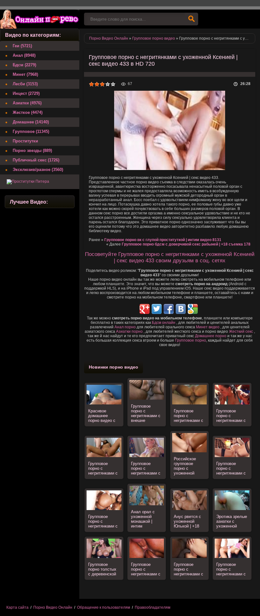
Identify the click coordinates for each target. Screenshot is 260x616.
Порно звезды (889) (32, 150)
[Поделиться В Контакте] (181, 309)
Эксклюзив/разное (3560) (38, 169)
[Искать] (191, 19)
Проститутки (25, 141)
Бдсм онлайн (163, 322)
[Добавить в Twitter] (157, 309)
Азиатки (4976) (27, 103)
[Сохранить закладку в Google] (193, 309)
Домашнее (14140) (31, 122)
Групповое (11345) (31, 131)
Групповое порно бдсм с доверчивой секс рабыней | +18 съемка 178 (186, 244)
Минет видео (207, 327)
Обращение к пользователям (103, 607)
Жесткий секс (241, 331)
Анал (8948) (24, 55)
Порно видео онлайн (39, 19)
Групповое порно (190, 340)
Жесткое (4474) (27, 112)
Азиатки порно (129, 331)
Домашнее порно (210, 336)
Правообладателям (152, 607)
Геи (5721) (22, 45)
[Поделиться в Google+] (145, 309)
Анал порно (125, 327)
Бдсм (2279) (24, 64)
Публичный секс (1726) (36, 160)
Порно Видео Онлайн (52, 607)
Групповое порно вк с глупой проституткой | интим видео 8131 (162, 240)
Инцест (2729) (26, 93)
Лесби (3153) (25, 84)
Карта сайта (17, 607)
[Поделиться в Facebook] (169, 309)
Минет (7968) (25, 74)
